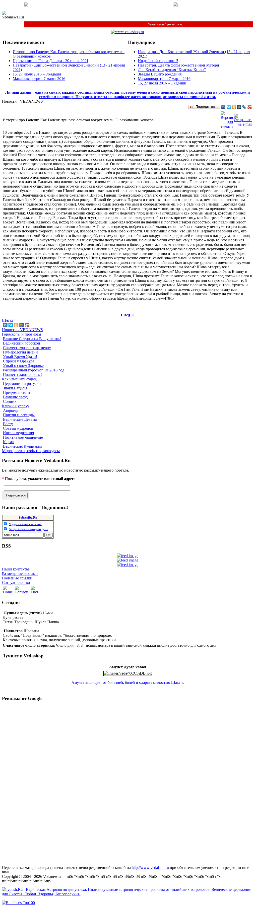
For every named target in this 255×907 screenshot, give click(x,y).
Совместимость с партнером (27, 348)
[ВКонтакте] (223, 107)
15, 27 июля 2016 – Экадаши (37, 74)
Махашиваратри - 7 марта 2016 (39, 78)
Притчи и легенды (19, 415)
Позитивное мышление (23, 437)
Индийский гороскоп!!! (158, 61)
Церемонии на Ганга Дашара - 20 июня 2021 (50, 61)
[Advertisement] (22, 780)
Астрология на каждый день (28, 529)
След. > (127, 315)
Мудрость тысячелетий (25, 524)
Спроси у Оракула (18, 361)
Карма (8, 442)
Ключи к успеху (15, 406)
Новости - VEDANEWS (22, 330)
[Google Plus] (249, 107)
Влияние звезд (15, 397)
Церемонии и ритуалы (22, 383)
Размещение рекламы (20, 573)
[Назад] (8, 320)
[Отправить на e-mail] (243, 119)
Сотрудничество (16, 582)
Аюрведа (10, 410)
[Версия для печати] (227, 119)
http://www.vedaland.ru (150, 867)
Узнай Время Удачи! (20, 356)
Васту (8, 424)
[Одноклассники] (234, 107)
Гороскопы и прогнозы (21, 334)
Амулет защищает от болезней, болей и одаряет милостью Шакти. (127, 682)
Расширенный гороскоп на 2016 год (33, 370)
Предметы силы (16, 392)
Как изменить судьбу (19, 379)
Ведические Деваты (20, 419)
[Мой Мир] (239, 107)
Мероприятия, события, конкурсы (31, 451)
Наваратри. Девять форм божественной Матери (178, 65)
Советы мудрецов (18, 428)
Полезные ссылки (17, 578)
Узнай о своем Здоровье (23, 365)
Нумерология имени (20, 352)
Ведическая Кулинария (22, 446)
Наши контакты (15, 569)
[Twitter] (228, 107)
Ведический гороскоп (21, 343)
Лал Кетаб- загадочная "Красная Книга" (172, 70)
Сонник (9, 401)
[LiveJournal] (244, 107)
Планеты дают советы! (22, 374)
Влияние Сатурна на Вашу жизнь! (32, 339)
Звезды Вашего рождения (160, 74)
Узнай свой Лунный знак (165, 24)
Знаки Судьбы (15, 388)
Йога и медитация (18, 433)
